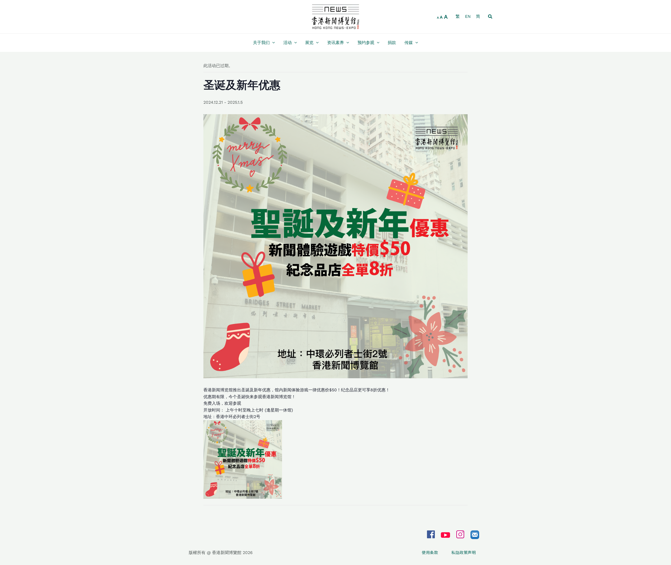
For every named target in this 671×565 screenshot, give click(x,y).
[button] (490, 16)
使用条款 (430, 552)
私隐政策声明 (463, 552)
